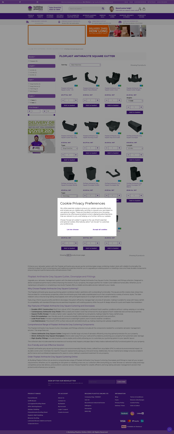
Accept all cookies (100, 229)
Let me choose (73, 229)
